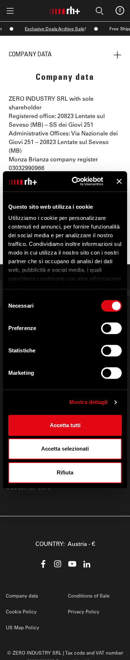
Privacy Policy (83, 611)
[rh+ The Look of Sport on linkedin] (86, 564)
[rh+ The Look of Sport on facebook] (43, 564)
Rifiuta (65, 472)
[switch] (111, 328)
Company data (22, 595)
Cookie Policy (21, 611)
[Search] (40, 10)
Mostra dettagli (88, 402)
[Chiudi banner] (119, 181)
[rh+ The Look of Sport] (65, 9)
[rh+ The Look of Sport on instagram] (57, 564)
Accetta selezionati (65, 449)
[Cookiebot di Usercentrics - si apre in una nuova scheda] (76, 181)
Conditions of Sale (88, 595)
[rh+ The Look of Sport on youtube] (72, 564)
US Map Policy (22, 627)
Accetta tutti (65, 425)
